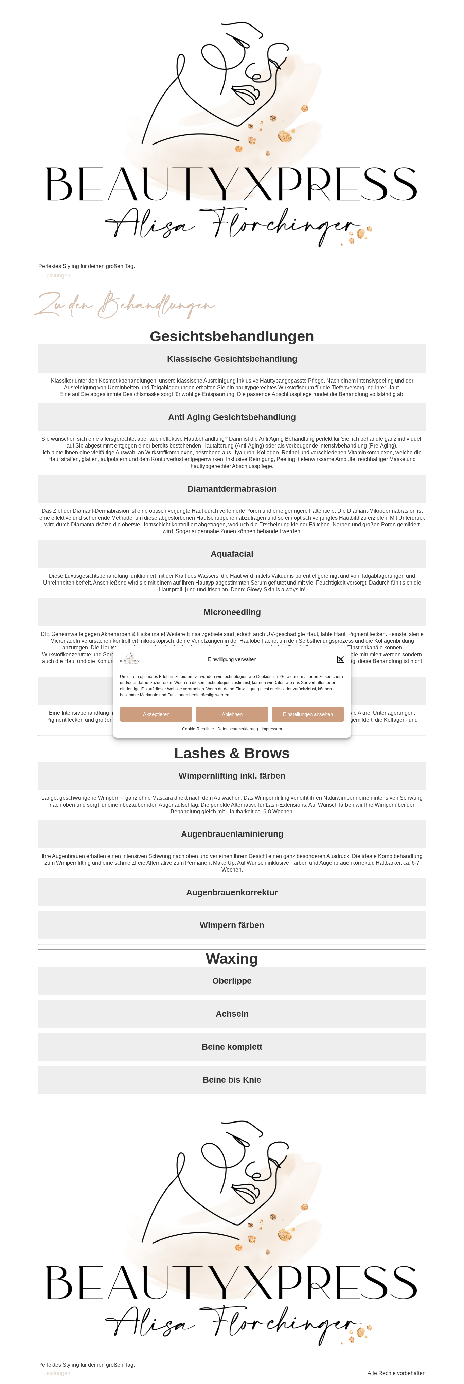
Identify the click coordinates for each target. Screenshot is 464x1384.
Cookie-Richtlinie (198, 729)
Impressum (272, 729)
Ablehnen (232, 714)
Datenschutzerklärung (237, 729)
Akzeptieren (156, 714)
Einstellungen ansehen (308, 714)
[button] (340, 659)
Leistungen (56, 276)
